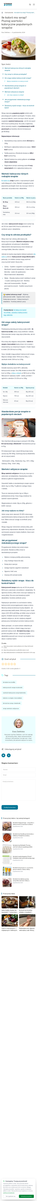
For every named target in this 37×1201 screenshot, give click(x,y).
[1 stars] (3, 664)
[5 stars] (14, 664)
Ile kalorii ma (6, 180)
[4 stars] (11, 664)
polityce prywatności (8, 1192)
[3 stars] (8, 664)
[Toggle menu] (34, 4)
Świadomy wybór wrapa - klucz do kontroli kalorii (19, 107)
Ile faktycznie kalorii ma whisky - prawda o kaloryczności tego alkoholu (15, 312)
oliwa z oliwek (16, 373)
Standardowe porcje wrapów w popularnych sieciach (15, 87)
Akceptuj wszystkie (26, 1196)
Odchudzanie (9, 12)
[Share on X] (9, 755)
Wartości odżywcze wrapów (14, 92)
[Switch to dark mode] (30, 4)
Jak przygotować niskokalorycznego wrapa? (17, 101)
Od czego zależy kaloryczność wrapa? (18, 78)
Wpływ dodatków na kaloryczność (17, 81)
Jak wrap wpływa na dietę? (15, 95)
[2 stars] (5, 664)
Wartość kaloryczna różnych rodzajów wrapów (18, 69)
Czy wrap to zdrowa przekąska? (16, 74)
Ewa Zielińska (6, 32)
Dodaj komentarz (10, 807)
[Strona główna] (2, 12)
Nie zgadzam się (10, 1196)
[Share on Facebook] (3, 755)
